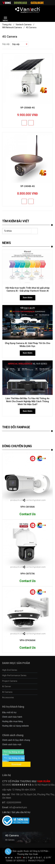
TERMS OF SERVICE (15, 860)
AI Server (6, 686)
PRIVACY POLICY (36, 860)
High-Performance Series (14, 675)
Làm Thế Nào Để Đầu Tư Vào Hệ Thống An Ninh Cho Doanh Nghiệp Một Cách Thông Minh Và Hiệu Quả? (27, 401)
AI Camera (7, 692)
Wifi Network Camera (13, 27)
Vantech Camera (25, 24)
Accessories (8, 697)
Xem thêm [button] (27, 297)
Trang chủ (8, 24)
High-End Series (9, 670)
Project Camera (9, 681)
